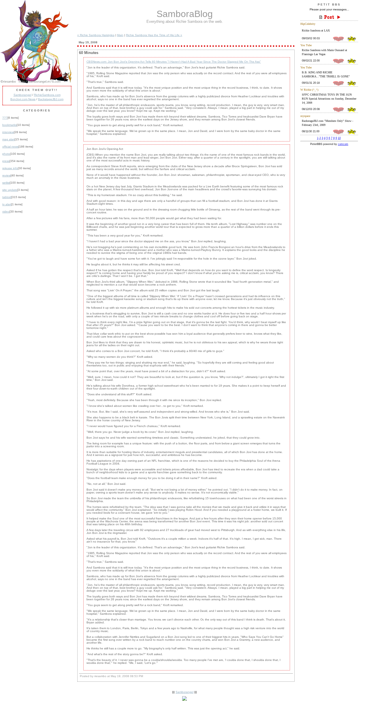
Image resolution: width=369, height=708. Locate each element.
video (6, 211)
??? (4, 117)
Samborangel (22, 94)
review (6, 175)
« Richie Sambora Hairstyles (95, 35)
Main (120, 35)
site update (9, 189)
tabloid (6, 197)
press (6, 161)
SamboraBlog (185, 14)
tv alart (6, 204)
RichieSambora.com (47, 94)
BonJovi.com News (22, 99)
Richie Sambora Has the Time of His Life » (154, 35)
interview (8, 132)
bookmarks (9, 124)
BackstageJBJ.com (50, 99)
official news (10, 146)
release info (10, 168)
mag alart (8, 139)
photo (6, 153)
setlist (6, 182)
